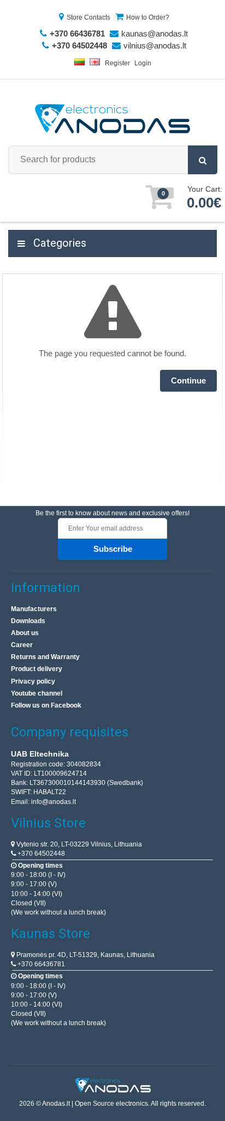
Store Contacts (88, 17)
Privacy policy (33, 681)
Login (142, 63)
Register (117, 63)
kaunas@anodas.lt (154, 33)
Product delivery (36, 669)
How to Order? (147, 17)
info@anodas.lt (53, 802)
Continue (188, 380)
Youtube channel (36, 693)
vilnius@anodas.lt (154, 45)
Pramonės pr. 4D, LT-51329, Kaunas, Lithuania (85, 955)
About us (25, 633)
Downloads (28, 621)
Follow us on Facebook (46, 705)
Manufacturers (34, 609)
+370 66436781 (40, 964)
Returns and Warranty (45, 657)
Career (22, 645)
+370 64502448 (40, 853)
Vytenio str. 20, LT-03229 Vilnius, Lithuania (78, 844)
